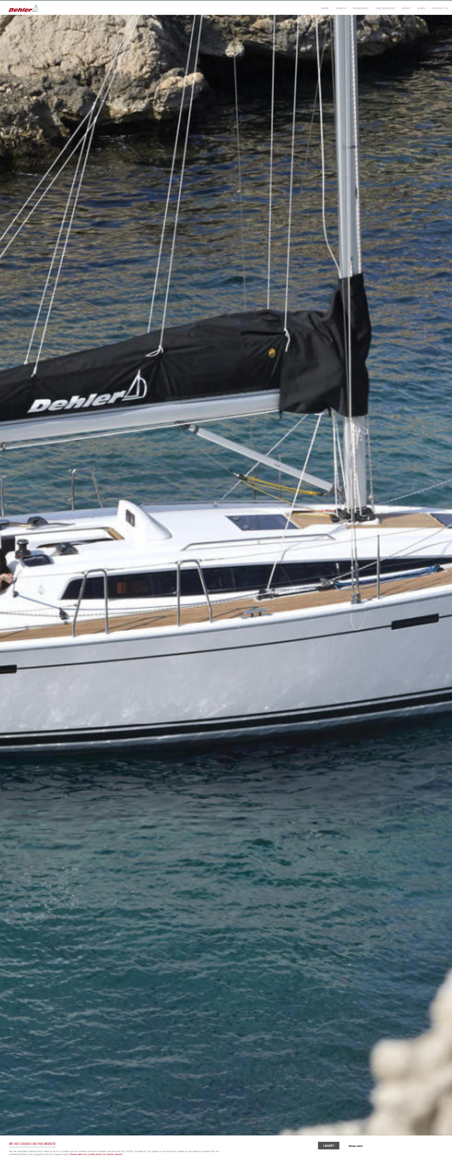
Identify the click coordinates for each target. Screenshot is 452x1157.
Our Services (385, 8)
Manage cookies (356, 1146)
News (421, 8)
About (406, 8)
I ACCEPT (328, 1146)
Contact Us (440, 8)
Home (325, 8)
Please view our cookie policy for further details (96, 1154)
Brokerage (361, 8)
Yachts (341, 8)
